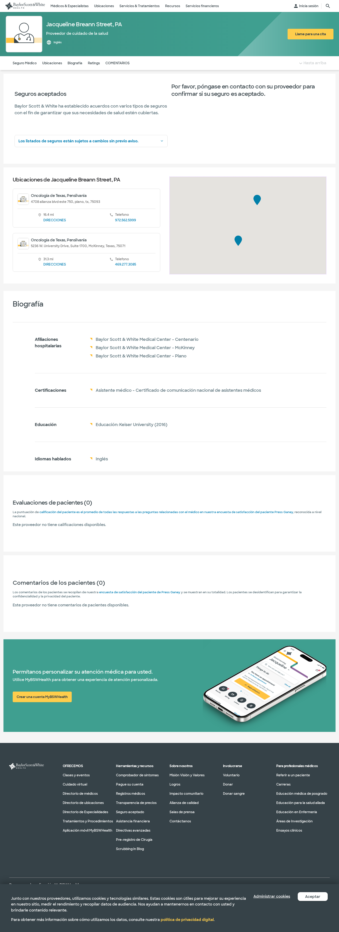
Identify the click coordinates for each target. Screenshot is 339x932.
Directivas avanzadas (133, 830)
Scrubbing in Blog (130, 849)
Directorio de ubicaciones (83, 803)
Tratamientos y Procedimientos (88, 821)
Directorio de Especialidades (85, 812)
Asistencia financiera (133, 821)
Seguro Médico (25, 63)
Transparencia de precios (136, 803)
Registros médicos (130, 794)
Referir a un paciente (293, 775)
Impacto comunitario (186, 794)
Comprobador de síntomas (137, 775)
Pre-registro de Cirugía (134, 840)
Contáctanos (180, 821)
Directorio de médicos (80, 794)
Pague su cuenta (129, 784)
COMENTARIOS (117, 63)
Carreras (283, 784)
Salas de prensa (182, 812)
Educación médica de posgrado (301, 794)
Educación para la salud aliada (300, 803)
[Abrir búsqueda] (328, 6)
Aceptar (312, 896)
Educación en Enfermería (296, 812)
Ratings (94, 63)
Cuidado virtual (75, 784)
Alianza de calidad (184, 803)
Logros (175, 784)
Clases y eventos (76, 775)
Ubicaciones (52, 63)
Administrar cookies (271, 896)
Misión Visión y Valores (187, 775)
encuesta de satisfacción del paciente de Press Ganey (139, 592)
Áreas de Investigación (294, 821)
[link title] (25, 6)
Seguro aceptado (130, 812)
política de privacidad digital (187, 919)
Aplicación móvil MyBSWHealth (87, 830)
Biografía (75, 63)
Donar (228, 784)
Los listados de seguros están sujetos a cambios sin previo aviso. (78, 141)
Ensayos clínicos (289, 830)
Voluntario (231, 775)
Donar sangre (234, 794)
